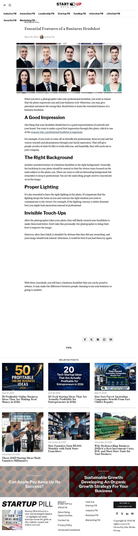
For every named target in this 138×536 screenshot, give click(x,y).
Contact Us (63, 520)
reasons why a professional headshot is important (56, 132)
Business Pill (92, 515)
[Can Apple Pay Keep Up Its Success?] (34, 481)
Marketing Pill (93, 520)
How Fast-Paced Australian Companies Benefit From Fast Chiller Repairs (112, 399)
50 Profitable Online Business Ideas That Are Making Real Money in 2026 (20, 399)
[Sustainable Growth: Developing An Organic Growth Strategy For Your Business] (103, 481)
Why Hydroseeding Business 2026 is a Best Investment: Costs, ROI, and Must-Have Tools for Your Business (114, 450)
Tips (69, 348)
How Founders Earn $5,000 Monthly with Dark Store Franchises (64, 449)
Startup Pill (91, 505)
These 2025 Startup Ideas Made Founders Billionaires (21, 459)
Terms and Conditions (69, 530)
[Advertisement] (69, 262)
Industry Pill (92, 510)
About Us (62, 507)
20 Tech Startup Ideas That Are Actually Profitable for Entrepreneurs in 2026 (67, 399)
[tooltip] (85, 339)
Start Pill (50, 37)
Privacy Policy (65, 525)
